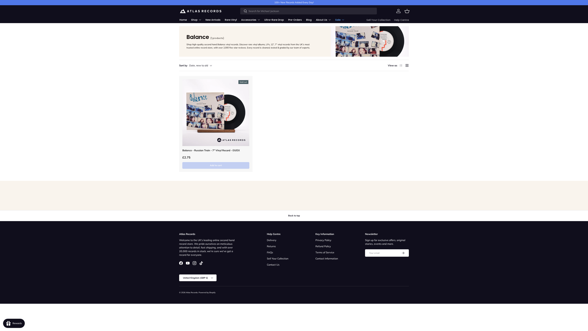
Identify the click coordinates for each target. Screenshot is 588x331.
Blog (309, 20)
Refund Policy (323, 246)
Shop (194, 20)
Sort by (183, 65)
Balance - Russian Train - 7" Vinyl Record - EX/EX (211, 150)
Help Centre (401, 20)
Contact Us (273, 264)
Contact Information (326, 258)
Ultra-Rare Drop (274, 20)
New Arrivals (213, 20)
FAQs (270, 252)
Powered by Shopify (207, 292)
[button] (407, 11)
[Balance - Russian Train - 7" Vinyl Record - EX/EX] (215, 112)
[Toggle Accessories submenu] (259, 20)
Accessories (248, 20)
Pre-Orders (295, 20)
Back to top (294, 215)
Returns (271, 246)
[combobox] (308, 11)
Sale (338, 20)
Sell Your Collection (378, 20)
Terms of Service (324, 252)
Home (183, 20)
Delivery (271, 240)
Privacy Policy (323, 240)
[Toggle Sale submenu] (343, 20)
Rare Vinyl (231, 20)
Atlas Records (192, 292)
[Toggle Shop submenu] (200, 20)
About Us (321, 20)
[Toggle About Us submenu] (330, 20)
